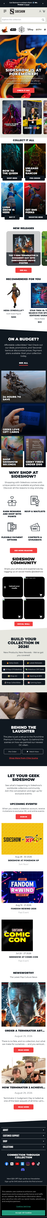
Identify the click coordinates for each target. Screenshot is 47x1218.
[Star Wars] (13, 29)
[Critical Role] (21, 29)
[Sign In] (40, 11)
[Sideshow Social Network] (22, 1163)
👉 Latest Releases (34, 663)
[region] (23, 29)
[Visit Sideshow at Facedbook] (6, 1163)
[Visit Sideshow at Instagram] (28, 1163)
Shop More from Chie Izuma (23, 758)
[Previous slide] (4, 3)
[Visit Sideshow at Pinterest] (33, 1163)
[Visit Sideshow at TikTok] (38, 1163)
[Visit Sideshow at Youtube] (17, 1163)
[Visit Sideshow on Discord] (22, 1169)
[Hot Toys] (4, 29)
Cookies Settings (23, 1206)
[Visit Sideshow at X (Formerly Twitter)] (12, 1164)
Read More (23, 1050)
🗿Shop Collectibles (12, 683)
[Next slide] (43, 3)
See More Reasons (23, 550)
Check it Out (23, 90)
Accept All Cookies (23, 1213)
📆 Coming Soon (34, 683)
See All (23, 270)
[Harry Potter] (38, 29)
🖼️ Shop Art (12, 676)
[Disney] (30, 29)
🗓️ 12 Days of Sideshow (12, 669)
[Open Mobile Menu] (5, 11)
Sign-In (23, 817)
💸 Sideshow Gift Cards (34, 669)
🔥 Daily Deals (12, 663)
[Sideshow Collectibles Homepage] (17, 11)
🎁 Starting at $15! (34, 676)
